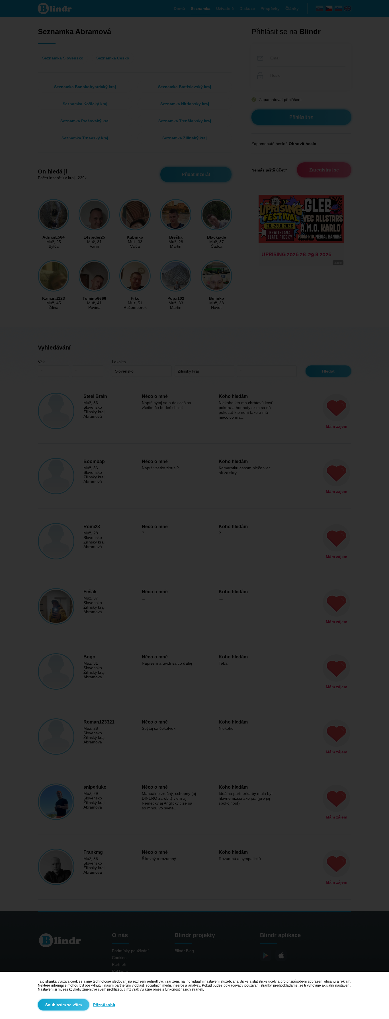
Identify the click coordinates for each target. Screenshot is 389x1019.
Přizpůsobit (104, 1005)
